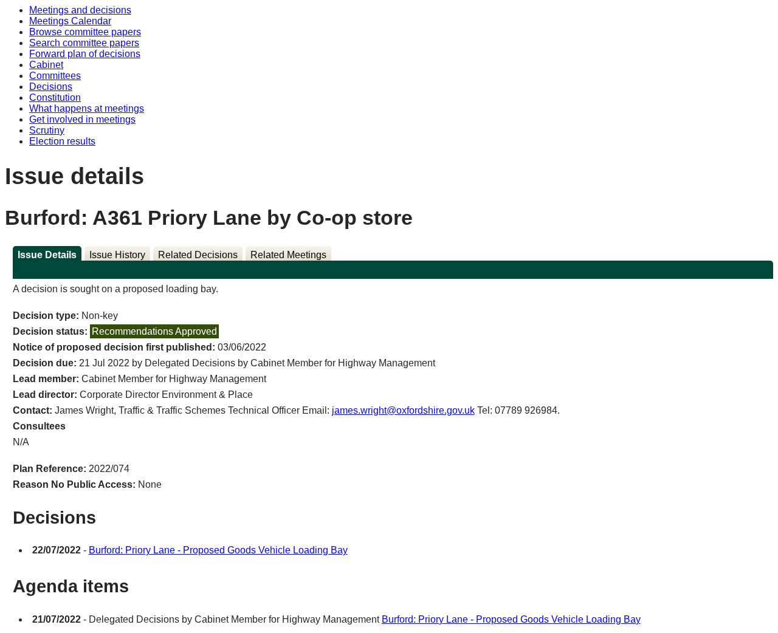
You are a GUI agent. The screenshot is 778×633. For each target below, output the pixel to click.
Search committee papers (84, 43)
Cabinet (46, 65)
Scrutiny (46, 130)
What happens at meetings (86, 108)
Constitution (55, 97)
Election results (62, 141)
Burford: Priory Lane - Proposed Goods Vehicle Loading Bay (218, 550)
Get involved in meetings (82, 119)
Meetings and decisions (80, 10)
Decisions (50, 86)
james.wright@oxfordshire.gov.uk (403, 410)
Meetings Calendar (70, 21)
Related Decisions (198, 255)
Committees (55, 75)
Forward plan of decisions (84, 54)
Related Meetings (288, 255)
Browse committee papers (85, 32)
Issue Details (47, 255)
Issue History (117, 255)
